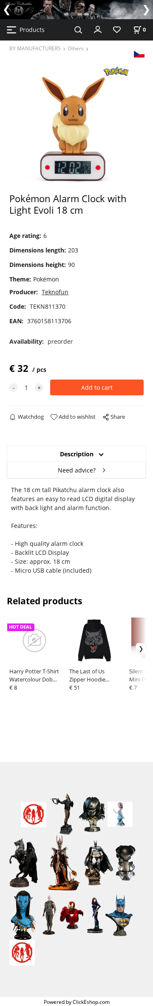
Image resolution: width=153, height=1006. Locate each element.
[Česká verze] (139, 53)
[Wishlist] (117, 30)
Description (77, 454)
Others (76, 48)
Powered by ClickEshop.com (77, 1001)
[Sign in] (98, 29)
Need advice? (77, 470)
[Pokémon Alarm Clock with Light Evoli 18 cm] (76, 125)
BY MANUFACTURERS (35, 48)
